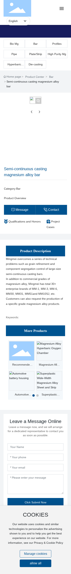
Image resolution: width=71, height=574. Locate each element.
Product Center (34, 76)
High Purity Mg (57, 54)
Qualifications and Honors (24, 221)
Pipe (14, 54)
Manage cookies (35, 553)
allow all (35, 563)
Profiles (57, 43)
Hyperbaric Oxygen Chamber (14, 65)
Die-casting (36, 64)
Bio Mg (14, 43)
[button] (33, 395)
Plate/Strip (35, 54)
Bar (35, 43)
